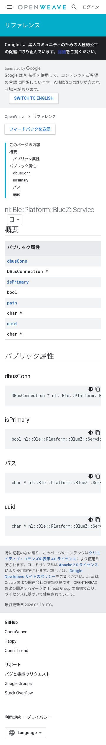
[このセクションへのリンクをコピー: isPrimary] (35, 420)
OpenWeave (15, 116)
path (12, 303)
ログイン (90, 7)
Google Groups (18, 683)
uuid (12, 323)
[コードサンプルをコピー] (97, 389)
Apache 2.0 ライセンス (78, 565)
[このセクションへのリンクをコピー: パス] (22, 463)
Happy (10, 641)
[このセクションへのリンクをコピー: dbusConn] (36, 376)
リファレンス (22, 25)
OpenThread (16, 650)
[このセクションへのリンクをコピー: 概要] (25, 230)
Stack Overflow (19, 693)
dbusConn (17, 261)
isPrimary (18, 282)
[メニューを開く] (9, 7)
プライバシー (39, 717)
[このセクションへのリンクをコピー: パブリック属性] (59, 356)
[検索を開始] (74, 7)
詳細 (62, 51)
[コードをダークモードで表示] (90, 389)
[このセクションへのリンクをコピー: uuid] (21, 507)
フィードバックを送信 (30, 129)
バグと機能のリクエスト (27, 674)
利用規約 (13, 717)
